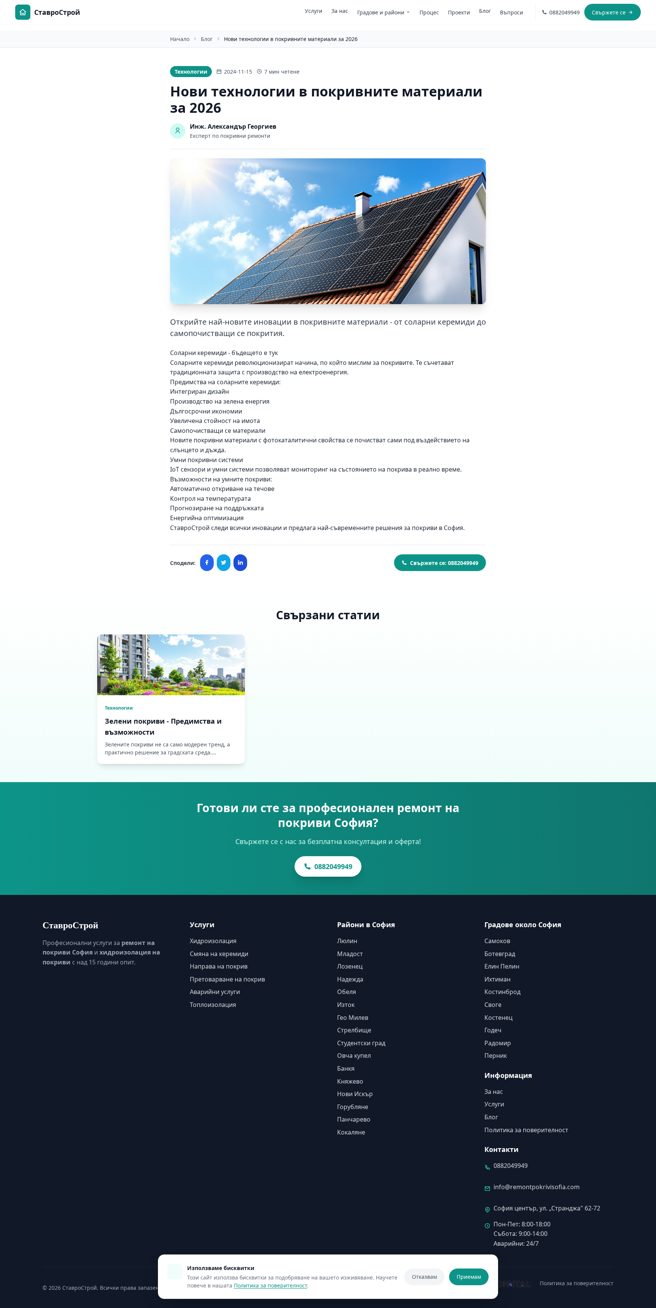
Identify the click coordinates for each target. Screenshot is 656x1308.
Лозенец (350, 966)
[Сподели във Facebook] (207, 562)
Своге (492, 1004)
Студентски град (361, 1043)
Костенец (498, 1017)
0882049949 (333, 866)
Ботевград (499, 954)
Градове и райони (380, 12)
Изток (346, 1004)
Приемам (469, 1276)
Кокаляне (351, 1132)
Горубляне (352, 1107)
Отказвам (424, 1276)
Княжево (350, 1081)
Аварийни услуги (215, 992)
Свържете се (609, 12)
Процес (429, 12)
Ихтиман (497, 979)
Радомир (497, 1043)
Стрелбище (354, 1030)
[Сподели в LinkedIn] (240, 562)
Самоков (497, 941)
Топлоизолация (213, 1004)
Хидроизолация (213, 941)
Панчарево (354, 1119)
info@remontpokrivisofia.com (537, 1187)
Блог (485, 10)
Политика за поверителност (526, 1130)
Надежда (350, 979)
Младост (350, 954)
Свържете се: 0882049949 (444, 562)
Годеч (492, 1030)
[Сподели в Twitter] (223, 562)
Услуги (313, 10)
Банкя (346, 1068)
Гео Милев (352, 1017)
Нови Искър (355, 1094)
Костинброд (502, 992)
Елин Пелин (501, 966)
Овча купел (354, 1055)
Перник (495, 1055)
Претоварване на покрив (227, 979)
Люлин (347, 941)
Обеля (346, 992)
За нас (339, 10)
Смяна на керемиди (219, 954)
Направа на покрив (219, 966)
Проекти (459, 12)
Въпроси (511, 12)
